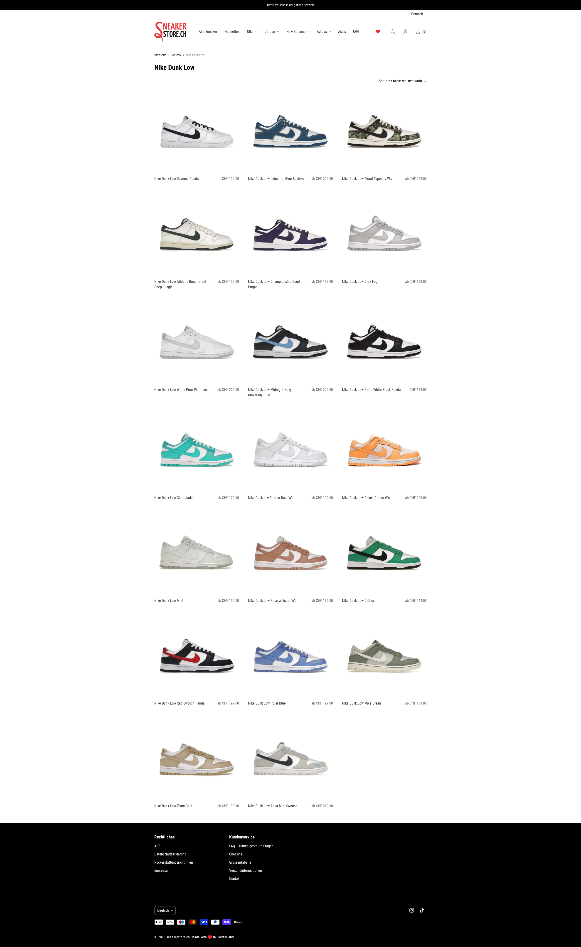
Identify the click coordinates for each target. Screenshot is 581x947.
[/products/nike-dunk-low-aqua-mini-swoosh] (290, 757)
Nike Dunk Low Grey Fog (359, 281)
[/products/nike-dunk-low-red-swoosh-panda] (196, 655)
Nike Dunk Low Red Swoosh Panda (179, 703)
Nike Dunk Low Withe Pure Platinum (180, 390)
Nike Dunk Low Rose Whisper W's (272, 600)
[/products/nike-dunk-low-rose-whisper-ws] (290, 552)
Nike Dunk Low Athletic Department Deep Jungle (180, 284)
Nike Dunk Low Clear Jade (173, 498)
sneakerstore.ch (178, 937)
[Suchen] (392, 31)
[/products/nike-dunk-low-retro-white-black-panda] (384, 341)
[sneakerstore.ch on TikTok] (422, 910)
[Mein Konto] (405, 31)
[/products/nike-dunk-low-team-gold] (196, 757)
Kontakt (235, 879)
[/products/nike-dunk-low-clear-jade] (196, 449)
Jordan (270, 31)
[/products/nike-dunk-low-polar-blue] (290, 655)
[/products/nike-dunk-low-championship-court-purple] (290, 233)
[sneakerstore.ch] (170, 32)
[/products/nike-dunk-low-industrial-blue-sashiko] (290, 130)
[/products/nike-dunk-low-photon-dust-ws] (290, 449)
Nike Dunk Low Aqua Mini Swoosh (272, 806)
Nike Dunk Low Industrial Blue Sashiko (276, 179)
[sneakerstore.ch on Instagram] (412, 910)
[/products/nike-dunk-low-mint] (196, 552)
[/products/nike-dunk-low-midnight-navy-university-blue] (290, 341)
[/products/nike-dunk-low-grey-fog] (384, 233)
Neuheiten (232, 31)
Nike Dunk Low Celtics (358, 600)
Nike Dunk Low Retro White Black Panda (371, 390)
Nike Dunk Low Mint (168, 600)
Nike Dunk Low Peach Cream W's (366, 498)
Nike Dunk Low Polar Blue (267, 703)
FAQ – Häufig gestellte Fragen (251, 846)
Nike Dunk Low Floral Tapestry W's (367, 179)
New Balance (295, 31)
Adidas (322, 31)
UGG (356, 31)
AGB (157, 846)
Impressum (162, 870)
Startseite (160, 55)
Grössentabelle (240, 862)
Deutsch (417, 14)
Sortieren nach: (400, 81)
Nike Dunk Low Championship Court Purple (274, 284)
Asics (342, 31)
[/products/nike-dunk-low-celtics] (384, 552)
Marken (176, 55)
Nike (250, 31)
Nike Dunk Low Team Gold (173, 806)
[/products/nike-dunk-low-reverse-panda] (196, 130)
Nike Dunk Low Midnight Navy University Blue (270, 392)
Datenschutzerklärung (170, 854)
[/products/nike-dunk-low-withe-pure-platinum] (196, 341)
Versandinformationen (245, 870)
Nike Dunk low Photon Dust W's (270, 498)
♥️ (378, 31)
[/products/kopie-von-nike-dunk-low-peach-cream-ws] (384, 130)
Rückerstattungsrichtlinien (173, 862)
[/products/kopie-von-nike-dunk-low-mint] (384, 449)
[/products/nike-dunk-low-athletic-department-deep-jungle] (196, 233)
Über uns (235, 854)
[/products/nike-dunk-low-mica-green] (384, 655)
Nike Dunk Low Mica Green (361, 703)
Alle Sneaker (208, 31)
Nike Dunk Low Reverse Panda (176, 179)
